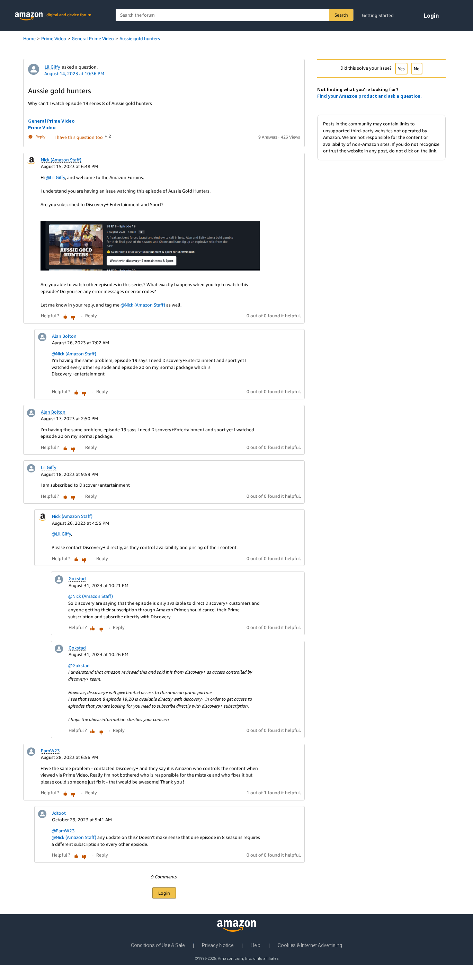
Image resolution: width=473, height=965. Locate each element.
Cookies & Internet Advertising (310, 945)
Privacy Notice (217, 945)
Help (255, 945)
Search (341, 15)
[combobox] (235, 15)
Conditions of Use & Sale (158, 945)
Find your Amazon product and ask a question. (369, 96)
